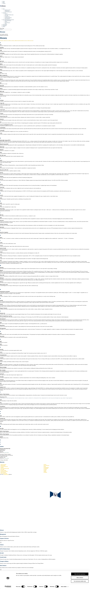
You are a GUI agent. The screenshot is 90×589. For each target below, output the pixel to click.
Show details (64, 586)
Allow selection (80, 577)
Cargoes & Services (8, 11)
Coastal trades (7, 16)
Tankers (6, 13)
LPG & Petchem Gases (4, 468)
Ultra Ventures (7, 18)
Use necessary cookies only (80, 581)
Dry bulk (6, 15)
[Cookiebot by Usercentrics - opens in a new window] (8, 587)
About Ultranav (3, 464)
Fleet (6, 23)
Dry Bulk (2, 469)
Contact (3, 26)
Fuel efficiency (7, 22)
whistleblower (6, 474)
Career (3, 1)
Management (7, 10)
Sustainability (4, 24)
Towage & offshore (8, 17)
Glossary (3, 3)
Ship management (8, 20)
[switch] (35, 587)
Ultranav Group (7, 9)
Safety (6, 21)
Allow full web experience (79, 574)
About (3, 8)
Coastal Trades (3, 470)
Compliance (4, 25)
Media (3, 2)
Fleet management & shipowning (8, 19)
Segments (4, 12)
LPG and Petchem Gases (9, 14)
